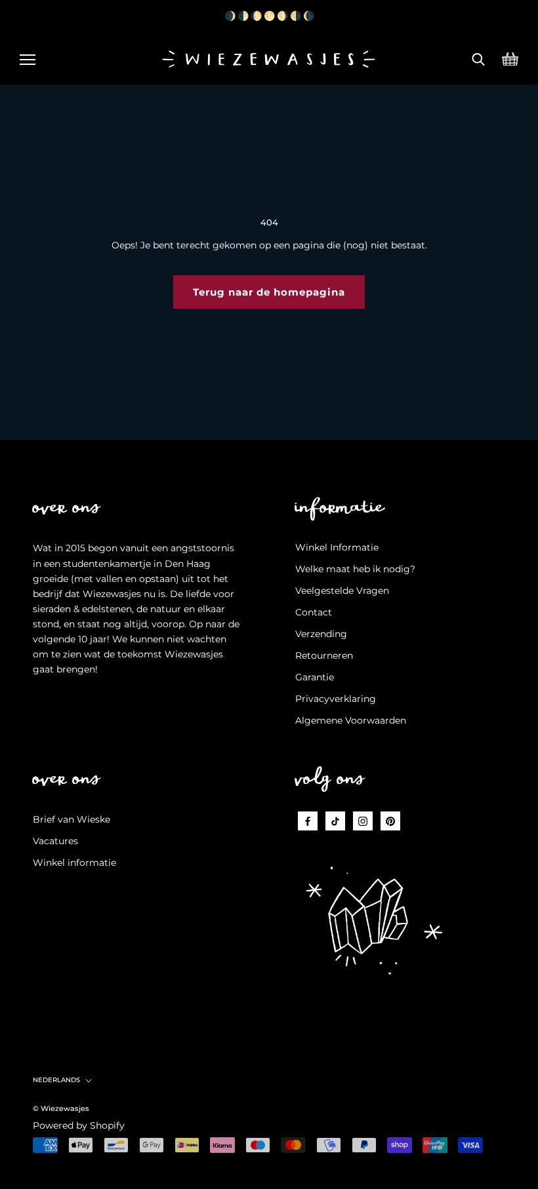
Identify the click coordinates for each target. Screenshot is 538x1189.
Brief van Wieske (71, 819)
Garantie (314, 677)
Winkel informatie (74, 862)
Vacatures (55, 841)
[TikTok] (335, 820)
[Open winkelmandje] (510, 57)
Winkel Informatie (337, 547)
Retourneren (324, 655)
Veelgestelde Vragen (342, 590)
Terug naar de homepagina (269, 292)
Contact (313, 612)
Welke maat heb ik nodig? (355, 569)
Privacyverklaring (335, 699)
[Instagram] (362, 820)
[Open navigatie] (27, 57)
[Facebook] (307, 820)
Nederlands (56, 1080)
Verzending (321, 634)
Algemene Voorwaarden (350, 720)
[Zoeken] (479, 57)
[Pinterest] (390, 820)
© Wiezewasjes (61, 1108)
